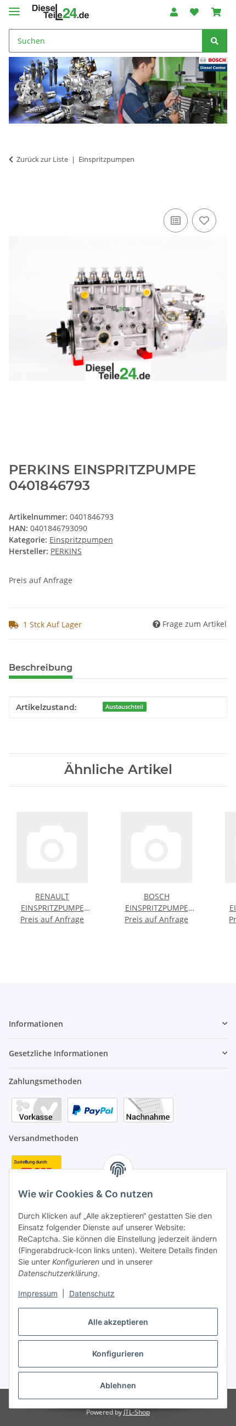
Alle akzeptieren (118, 1321)
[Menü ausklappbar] (14, 7)
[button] (174, 12)
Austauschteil (124, 707)
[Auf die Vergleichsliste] (176, 220)
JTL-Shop (136, 1412)
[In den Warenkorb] (17, 194)
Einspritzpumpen (81, 539)
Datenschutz (92, 1293)
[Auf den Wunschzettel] (204, 220)
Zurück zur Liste (42, 159)
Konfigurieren (118, 1353)
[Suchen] (214, 41)
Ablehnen (118, 1385)
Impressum (38, 1293)
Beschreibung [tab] (40, 667)
